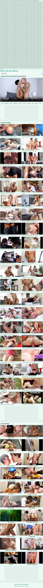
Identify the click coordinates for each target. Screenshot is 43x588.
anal (40, 103)
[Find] (41, 73)
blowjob (28, 103)
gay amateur (6, 103)
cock (32, 103)
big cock (24, 103)
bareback (15, 103)
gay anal (20, 103)
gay (2, 103)
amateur (36, 103)
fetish (11, 103)
